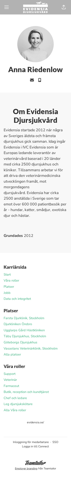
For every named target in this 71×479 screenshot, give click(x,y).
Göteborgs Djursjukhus (20, 342)
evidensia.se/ (35, 422)
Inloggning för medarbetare (31, 442)
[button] (64, 7)
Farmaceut (11, 386)
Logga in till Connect (35, 446)
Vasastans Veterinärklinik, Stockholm (31, 348)
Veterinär (10, 380)
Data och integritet (17, 299)
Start (7, 274)
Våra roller (11, 280)
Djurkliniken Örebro (18, 324)
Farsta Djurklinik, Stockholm (24, 318)
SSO (55, 442)
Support (9, 374)
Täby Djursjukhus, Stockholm (25, 336)
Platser (9, 286)
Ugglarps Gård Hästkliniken (24, 330)
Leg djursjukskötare (18, 404)
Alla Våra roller (15, 410)
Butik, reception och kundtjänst (26, 392)
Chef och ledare (15, 398)
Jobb (7, 293)
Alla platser (12, 354)
